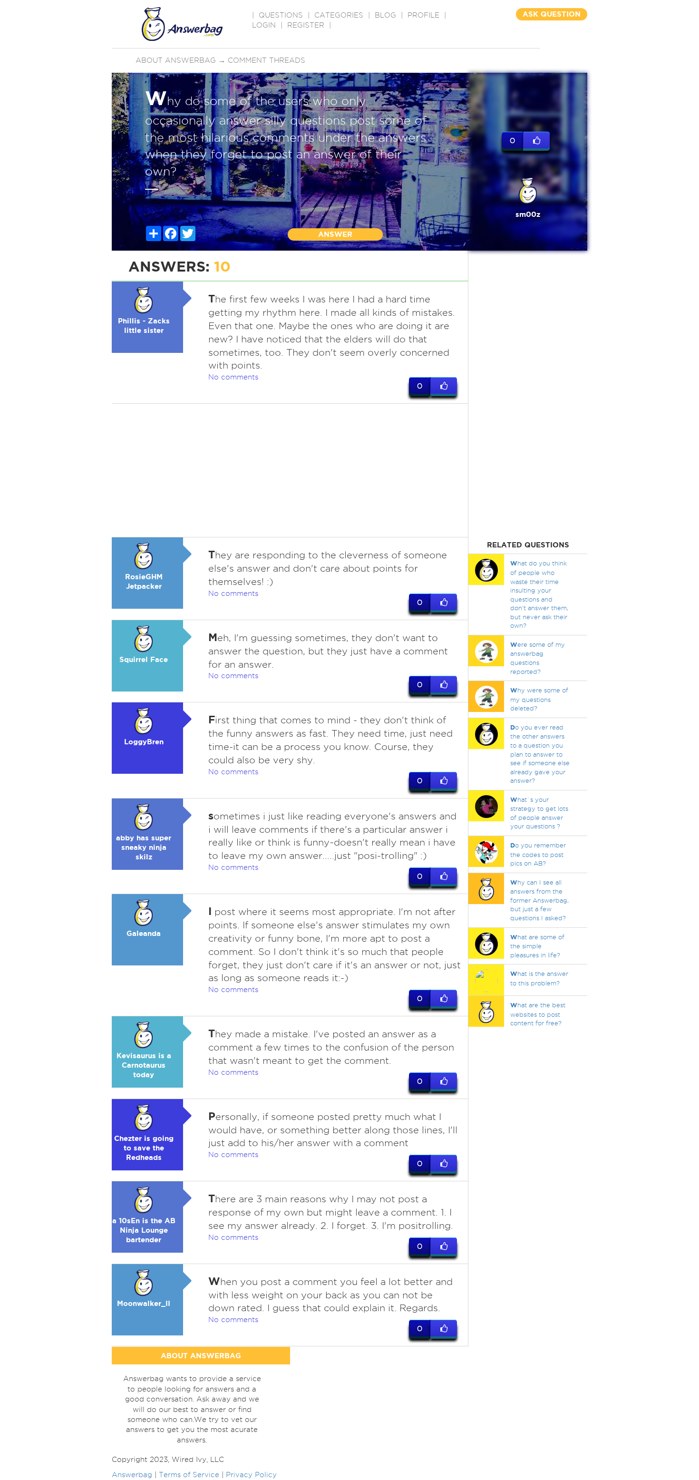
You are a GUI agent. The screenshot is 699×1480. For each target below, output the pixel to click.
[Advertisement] (290, 470)
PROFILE (423, 15)
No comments (233, 377)
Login (264, 25)
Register (305, 25)
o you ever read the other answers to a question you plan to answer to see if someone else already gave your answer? (540, 754)
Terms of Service (189, 1475)
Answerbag (132, 1475)
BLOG (385, 15)
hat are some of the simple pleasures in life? (537, 946)
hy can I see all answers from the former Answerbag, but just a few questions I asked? (539, 900)
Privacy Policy (251, 1475)
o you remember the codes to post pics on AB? (538, 854)
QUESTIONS (281, 15)
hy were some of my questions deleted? (539, 699)
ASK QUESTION (552, 14)
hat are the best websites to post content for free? (537, 1014)
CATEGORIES (338, 15)
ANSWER (335, 234)
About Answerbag (176, 60)
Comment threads (266, 60)
